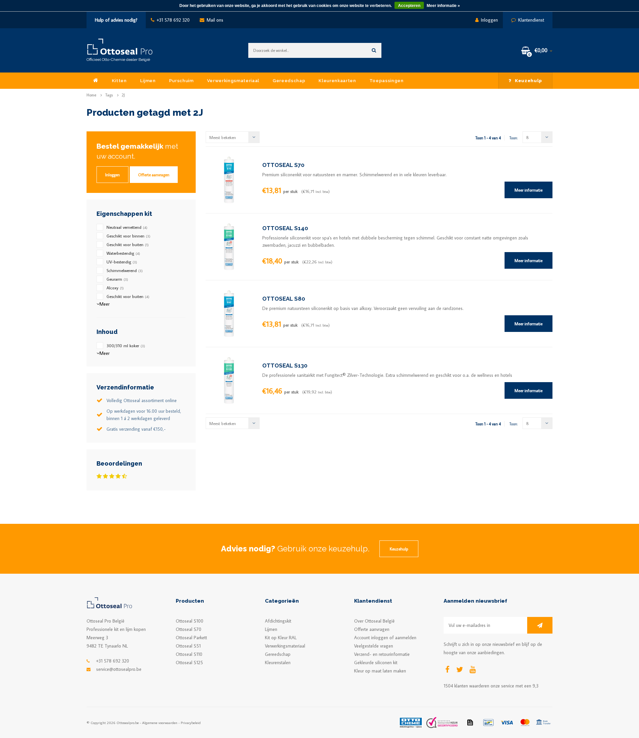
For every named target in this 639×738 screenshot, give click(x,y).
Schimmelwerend (124, 270)
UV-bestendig (121, 261)
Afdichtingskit (278, 621)
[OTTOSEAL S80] (229, 313)
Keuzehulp (528, 80)
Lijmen (148, 80)
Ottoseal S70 (188, 629)
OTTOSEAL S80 (283, 298)
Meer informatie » (443, 5)
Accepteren (409, 5)
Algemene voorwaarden (159, 722)
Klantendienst (531, 20)
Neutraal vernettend (126, 227)
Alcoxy (115, 287)
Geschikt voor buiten (127, 244)
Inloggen (489, 20)
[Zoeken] (373, 50)
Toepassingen (386, 80)
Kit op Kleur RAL (281, 638)
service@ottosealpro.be (118, 669)
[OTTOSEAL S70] (229, 179)
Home (91, 94)
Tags (109, 94)
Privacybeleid (191, 722)
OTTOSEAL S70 (283, 165)
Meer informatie (528, 190)
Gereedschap (289, 80)
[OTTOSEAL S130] (229, 380)
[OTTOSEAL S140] (229, 246)
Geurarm (117, 279)
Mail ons (215, 20)
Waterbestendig (123, 253)
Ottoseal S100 (189, 621)
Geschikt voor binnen (128, 235)
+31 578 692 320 (173, 20)
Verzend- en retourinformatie (382, 654)
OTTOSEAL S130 (285, 365)
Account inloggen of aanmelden (385, 638)
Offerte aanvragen (153, 174)
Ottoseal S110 (189, 654)
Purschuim (181, 80)
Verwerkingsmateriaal (233, 80)
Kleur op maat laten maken (380, 671)
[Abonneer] (539, 625)
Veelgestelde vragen (373, 646)
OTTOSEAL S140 (285, 228)
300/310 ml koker (125, 345)
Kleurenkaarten (337, 80)
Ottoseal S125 (189, 662)
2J (123, 94)
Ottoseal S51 (188, 646)
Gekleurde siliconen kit (375, 662)
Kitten (119, 80)
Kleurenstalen (278, 662)
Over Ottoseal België (374, 621)
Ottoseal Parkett (191, 638)
